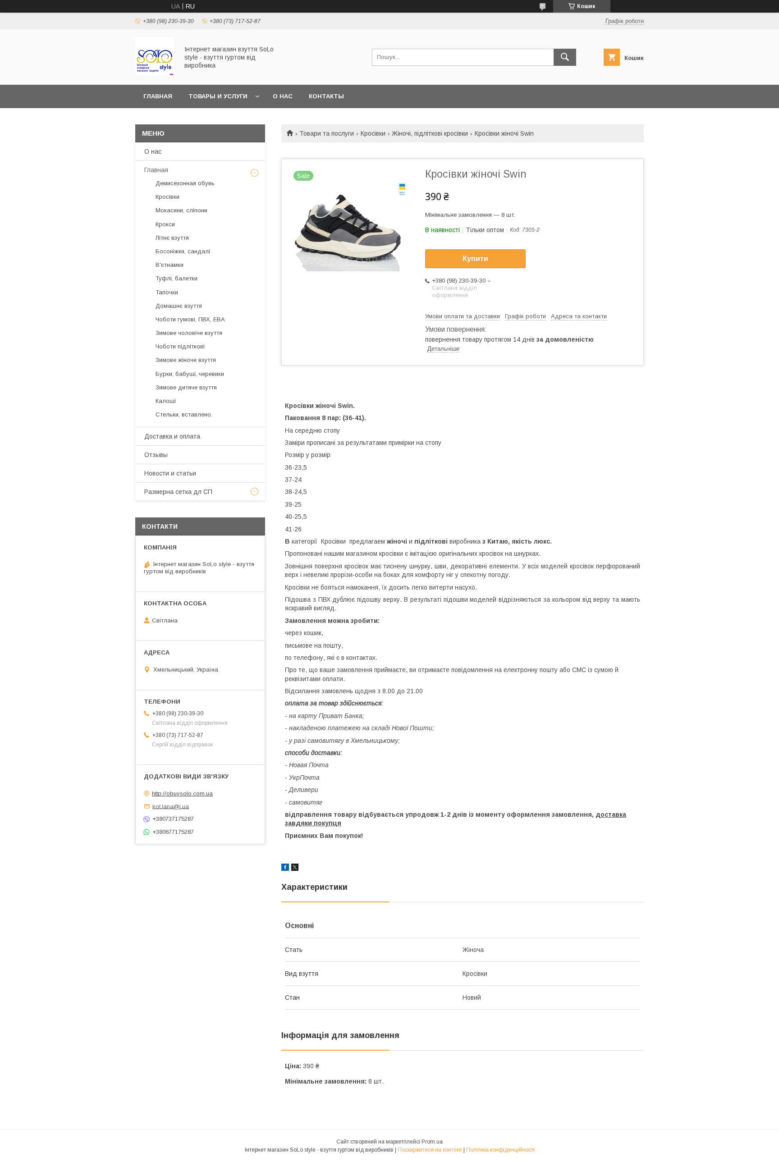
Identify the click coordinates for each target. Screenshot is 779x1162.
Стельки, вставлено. (184, 414)
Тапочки (167, 292)
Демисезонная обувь (185, 183)
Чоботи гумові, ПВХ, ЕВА (190, 319)
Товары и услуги (217, 96)
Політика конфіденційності (500, 1150)
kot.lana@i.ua (170, 806)
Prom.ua (432, 1142)
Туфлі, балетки (176, 278)
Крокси (165, 224)
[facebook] (285, 868)
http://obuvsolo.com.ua (182, 793)
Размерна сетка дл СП (178, 491)
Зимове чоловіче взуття (189, 332)
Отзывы (156, 454)
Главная (157, 96)
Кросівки (373, 133)
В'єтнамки (169, 264)
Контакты (326, 96)
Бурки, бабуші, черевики (190, 374)
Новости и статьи (170, 473)
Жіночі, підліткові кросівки (430, 133)
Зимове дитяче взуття (186, 387)
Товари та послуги (326, 133)
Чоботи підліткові (180, 346)
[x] (294, 868)
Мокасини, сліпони (181, 210)
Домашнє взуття (179, 305)
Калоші (166, 401)
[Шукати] (565, 57)
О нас (283, 96)
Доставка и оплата (172, 436)
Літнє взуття (172, 237)
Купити (475, 258)
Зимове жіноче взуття (186, 360)
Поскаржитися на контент (430, 1150)
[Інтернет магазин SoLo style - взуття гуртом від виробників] (154, 73)
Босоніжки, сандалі (183, 251)
